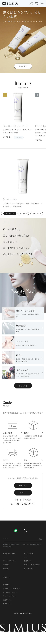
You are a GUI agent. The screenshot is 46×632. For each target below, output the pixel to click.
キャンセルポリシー (9, 596)
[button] (42, 3)
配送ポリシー (7, 600)
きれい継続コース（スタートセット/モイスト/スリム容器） (17, 131)
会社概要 (6, 565)
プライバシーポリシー (10, 592)
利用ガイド (23, 485)
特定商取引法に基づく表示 (11, 588)
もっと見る (23, 386)
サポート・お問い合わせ (32, 565)
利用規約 (6, 584)
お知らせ (6, 568)
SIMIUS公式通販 (26, 614)
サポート (23, 493)
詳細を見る (23, 66)
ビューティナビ (29, 568)
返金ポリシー (7, 604)
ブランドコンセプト (9, 561)
